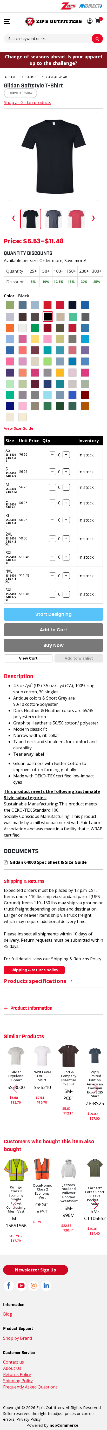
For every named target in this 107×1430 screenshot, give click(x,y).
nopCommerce (64, 1425)
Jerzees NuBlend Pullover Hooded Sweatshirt (69, 1193)
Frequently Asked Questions (30, 1387)
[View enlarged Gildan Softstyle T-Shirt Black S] (53, 156)
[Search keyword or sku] (97, 38)
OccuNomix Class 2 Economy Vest (42, 1191)
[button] (89, 21)
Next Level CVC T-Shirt (42, 1076)
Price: (13, 242)
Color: (10, 296)
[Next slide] (98, 1088)
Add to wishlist (79, 658)
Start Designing (53, 614)
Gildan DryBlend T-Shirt (16, 1076)
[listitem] (53, 219)
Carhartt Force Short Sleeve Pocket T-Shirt (94, 1196)
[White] (42, 1056)
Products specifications (35, 980)
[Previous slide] (12, 1088)
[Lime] (16, 1170)
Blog (7, 1314)
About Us (12, 1368)
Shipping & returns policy (34, 970)
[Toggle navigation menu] (7, 21)
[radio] (10, 305)
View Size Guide (18, 428)
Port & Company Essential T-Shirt (68, 1078)
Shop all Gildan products (27, 102)
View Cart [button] (28, 658)
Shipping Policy (18, 1381)
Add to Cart (53, 630)
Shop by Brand (17, 1338)
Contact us (13, 1362)
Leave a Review (20, 93)
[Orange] (42, 1169)
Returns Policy (17, 1374)
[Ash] (16, 1056)
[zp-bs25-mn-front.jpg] (95, 1056)
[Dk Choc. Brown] (69, 1056)
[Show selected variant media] (30, 219)
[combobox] (53, 38)
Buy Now (53, 645)
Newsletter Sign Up (35, 1270)
